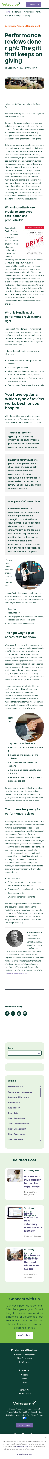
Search (11, 1048)
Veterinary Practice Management (22, 25)
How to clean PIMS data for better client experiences (32, 1181)
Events (24, 1378)
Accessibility (21, 1415)
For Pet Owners (25, 1393)
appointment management (20, 1092)
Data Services (24, 1362)
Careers (24, 1375)
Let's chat (24, 1335)
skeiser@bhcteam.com (17, 973)
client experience (16, 1134)
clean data (13, 1113)
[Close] (46, 1437)
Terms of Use (24, 1412)
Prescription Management (24, 1354)
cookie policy (21, 1446)
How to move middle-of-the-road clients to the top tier (32, 1262)
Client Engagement (24, 1358)
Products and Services (24, 1350)
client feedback (15, 1139)
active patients (15, 1086)
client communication (18, 1123)
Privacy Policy (12, 1412)
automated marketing (18, 1097)
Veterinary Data (31, 1170)
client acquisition (16, 1118)
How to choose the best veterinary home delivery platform (33, 1222)
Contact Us (24, 1390)
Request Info (34, 4)
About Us (24, 1370)
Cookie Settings (24, 1425)
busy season (14, 1107)
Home (7, 11)
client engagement (17, 1128)
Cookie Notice (36, 1412)
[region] (24, 1446)
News (25, 1382)
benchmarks (14, 1102)
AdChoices (10, 1415)
